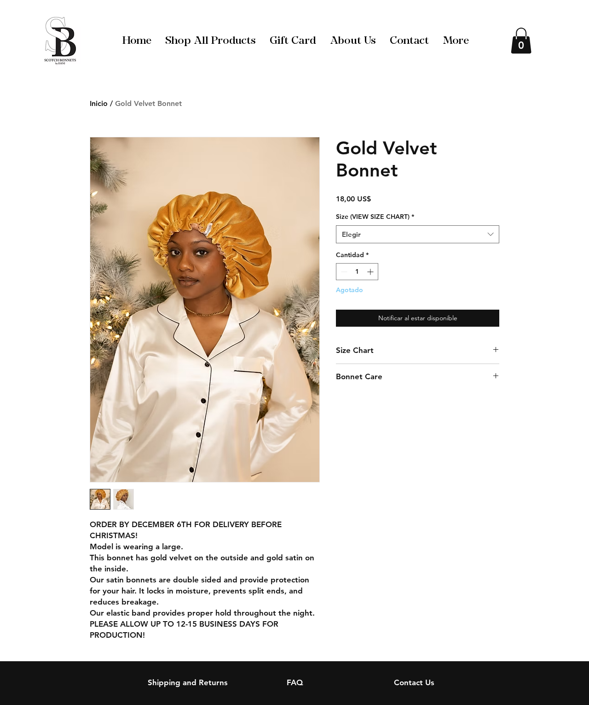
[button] (521, 40)
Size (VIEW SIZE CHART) (375, 216)
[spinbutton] (357, 272)
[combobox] (417, 234)
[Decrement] (343, 272)
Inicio (99, 103)
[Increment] (371, 272)
